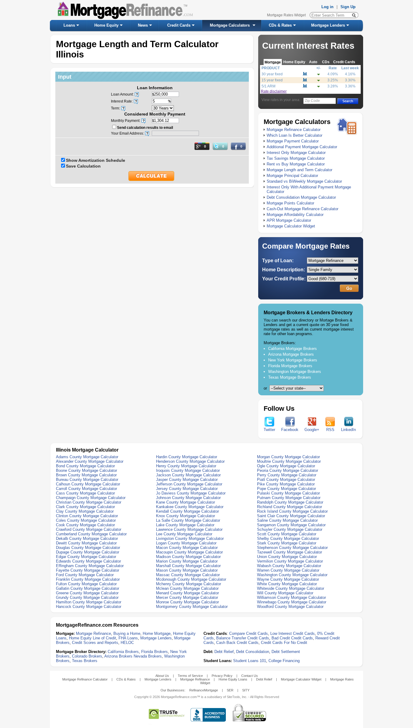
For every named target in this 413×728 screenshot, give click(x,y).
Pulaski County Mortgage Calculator (288, 493)
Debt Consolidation (252, 651)
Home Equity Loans (233, 679)
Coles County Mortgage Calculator (86, 520)
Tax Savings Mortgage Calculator (296, 158)
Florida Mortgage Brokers (290, 366)
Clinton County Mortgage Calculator (87, 516)
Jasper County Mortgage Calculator (187, 479)
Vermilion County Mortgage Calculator (290, 561)
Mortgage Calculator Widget (291, 226)
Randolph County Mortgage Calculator (290, 502)
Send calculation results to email (145, 128)
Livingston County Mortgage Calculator (190, 538)
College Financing (284, 660)
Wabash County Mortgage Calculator (289, 565)
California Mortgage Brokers (292, 348)
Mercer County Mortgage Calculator (187, 597)
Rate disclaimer (274, 91)
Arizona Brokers (118, 656)
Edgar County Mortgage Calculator (86, 556)
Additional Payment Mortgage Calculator (302, 147)
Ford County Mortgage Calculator (85, 575)
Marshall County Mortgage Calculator (188, 565)
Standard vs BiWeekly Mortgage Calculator (304, 181)
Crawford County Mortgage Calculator (88, 529)
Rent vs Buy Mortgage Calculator (296, 164)
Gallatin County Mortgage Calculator (87, 588)
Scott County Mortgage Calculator (286, 534)
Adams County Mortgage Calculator (87, 457)
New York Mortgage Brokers (292, 360)
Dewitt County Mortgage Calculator (86, 543)
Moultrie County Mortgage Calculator (289, 461)
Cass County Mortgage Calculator (85, 493)
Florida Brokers (154, 651)
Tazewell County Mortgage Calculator (289, 552)
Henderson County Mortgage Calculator (190, 461)
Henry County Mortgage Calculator (186, 466)
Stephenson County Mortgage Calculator (292, 547)
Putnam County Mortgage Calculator (288, 497)
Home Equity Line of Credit (92, 638)
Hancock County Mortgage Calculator (88, 606)
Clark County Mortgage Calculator (85, 506)
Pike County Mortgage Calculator (286, 484)
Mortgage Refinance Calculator (293, 129)
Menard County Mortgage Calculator (187, 593)
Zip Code (312, 101)
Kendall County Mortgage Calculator (187, 511)
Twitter (269, 429)
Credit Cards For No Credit (284, 642)
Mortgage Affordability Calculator (295, 214)
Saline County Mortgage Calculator (287, 520)
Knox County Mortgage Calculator (185, 516)
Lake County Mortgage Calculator (185, 525)
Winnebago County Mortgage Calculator (291, 602)
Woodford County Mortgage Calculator (290, 606)
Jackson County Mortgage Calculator (188, 475)
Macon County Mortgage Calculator (187, 547)
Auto (313, 62)
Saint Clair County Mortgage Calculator (291, 516)
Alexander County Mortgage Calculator (89, 461)
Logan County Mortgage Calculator (186, 543)
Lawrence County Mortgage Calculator (189, 529)
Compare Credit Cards (248, 633)
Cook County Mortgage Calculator (85, 525)
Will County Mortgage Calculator (285, 593)
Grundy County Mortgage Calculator (87, 597)
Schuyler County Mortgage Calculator (289, 529)
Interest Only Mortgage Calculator (296, 152)
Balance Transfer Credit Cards (242, 638)
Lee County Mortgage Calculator (184, 534)
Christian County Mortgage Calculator (88, 502)
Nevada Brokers (148, 656)
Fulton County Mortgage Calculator (86, 584)
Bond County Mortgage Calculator (85, 466)
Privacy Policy (222, 675)
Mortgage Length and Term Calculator (299, 170)
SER (230, 690)
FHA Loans (128, 638)
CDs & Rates (280, 25)
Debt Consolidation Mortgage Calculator (301, 197)
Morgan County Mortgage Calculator (288, 457)
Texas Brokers (84, 660)
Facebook (289, 429)
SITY (245, 690)
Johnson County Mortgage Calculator (188, 497)
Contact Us (249, 675)
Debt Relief (224, 651)
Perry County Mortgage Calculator (286, 475)
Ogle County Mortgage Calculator (286, 466)
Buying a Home (126, 633)
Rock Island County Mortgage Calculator (292, 511)
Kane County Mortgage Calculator (185, 502)
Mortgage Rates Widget (286, 15)
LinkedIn (348, 429)
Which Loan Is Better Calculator (294, 135)
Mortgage (273, 62)
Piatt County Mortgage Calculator (286, 479)
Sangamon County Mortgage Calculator (291, 525)
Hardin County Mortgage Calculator (186, 457)
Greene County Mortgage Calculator (87, 593)
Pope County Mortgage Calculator (286, 488)
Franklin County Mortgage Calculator (88, 579)
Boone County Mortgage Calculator (86, 470)
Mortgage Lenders (328, 25)
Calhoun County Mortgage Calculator (88, 484)
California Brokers (123, 651)
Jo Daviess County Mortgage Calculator (191, 493)
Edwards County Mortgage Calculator (88, 561)
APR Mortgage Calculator (289, 220)
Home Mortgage (157, 633)
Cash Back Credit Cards (237, 642)
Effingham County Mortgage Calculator (90, 565)
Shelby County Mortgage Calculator (288, 538)
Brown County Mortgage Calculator (86, 475)
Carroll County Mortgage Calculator (86, 488)
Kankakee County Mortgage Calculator (189, 506)
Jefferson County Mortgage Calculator (189, 484)
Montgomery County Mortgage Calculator (192, 606)
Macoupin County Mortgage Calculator (189, 552)
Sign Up (348, 7)
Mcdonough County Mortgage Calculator (191, 579)
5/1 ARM (268, 86)
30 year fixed (272, 74)
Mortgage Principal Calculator (292, 175)
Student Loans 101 (249, 660)
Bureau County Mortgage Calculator (87, 479)
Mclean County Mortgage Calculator (187, 588)
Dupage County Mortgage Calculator (87, 552)
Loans (69, 25)
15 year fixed (272, 80)
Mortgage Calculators (230, 25)
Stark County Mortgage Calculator (286, 543)
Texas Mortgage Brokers (289, 377)
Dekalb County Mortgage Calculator (87, 538)
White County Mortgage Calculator (287, 584)
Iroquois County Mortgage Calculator (188, 470)
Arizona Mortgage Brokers (291, 354)
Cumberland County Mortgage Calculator (91, 534)
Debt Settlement (286, 651)
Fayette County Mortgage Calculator (87, 570)
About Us (162, 675)
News (143, 25)
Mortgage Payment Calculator (293, 141)
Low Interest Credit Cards (292, 633)
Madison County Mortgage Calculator (188, 556)
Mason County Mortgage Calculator (187, 570)
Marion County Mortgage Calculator (187, 561)
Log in (327, 7)
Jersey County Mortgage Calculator (187, 488)
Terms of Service (190, 675)
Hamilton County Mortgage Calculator (88, 602)
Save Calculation (83, 166)
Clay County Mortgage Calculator (85, 511)
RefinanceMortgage (203, 690)
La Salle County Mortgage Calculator (188, 520)
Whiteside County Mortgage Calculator (290, 588)
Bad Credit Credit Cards (292, 638)
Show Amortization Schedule (95, 160)
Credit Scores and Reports (95, 642)
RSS (330, 429)
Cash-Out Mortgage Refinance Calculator (302, 209)
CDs (326, 62)
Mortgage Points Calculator (290, 203)
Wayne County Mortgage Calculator (288, 579)
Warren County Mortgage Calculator (288, 570)
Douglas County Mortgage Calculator (88, 547)
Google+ (311, 429)
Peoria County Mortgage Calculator (287, 470)
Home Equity (106, 25)
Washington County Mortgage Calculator (292, 575)
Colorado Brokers (87, 656)
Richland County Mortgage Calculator (289, 506)
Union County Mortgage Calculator (287, 556)
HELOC (127, 642)
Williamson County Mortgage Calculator (291, 597)
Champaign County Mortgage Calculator (90, 497)
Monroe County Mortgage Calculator (187, 602)
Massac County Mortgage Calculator (188, 575)
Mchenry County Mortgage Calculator (188, 584)
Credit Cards (178, 25)
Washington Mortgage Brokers (294, 371)
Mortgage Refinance (93, 633)
